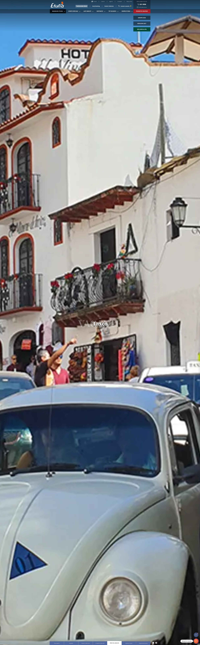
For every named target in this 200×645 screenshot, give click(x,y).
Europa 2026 (142, 17)
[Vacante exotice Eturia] (56, 4)
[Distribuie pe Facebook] (156, 643)
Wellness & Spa (142, 29)
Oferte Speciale (73, 11)
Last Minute (87, 11)
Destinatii (100, 11)
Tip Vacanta (112, 11)
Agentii (111, 1)
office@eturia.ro (143, 7)
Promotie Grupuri (142, 11)
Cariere (103, 1)
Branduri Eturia (57, 11)
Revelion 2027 (141, 23)
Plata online (129, 1)
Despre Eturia (126, 11)
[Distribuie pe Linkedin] (153, 643)
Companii (119, 1)
